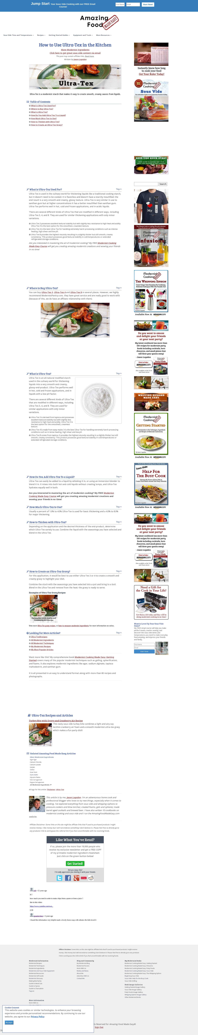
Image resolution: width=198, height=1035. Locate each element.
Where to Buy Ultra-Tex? (42, 109)
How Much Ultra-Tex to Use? (44, 118)
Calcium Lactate (35, 765)
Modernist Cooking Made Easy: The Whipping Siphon (143, 973)
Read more (89, 56)
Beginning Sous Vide (132, 976)
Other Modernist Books (133, 997)
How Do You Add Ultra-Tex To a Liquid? (48, 115)
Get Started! (75, 863)
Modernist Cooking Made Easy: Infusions (139, 966)
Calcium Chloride (35, 762)
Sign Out (99, 1027)
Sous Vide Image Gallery (133, 990)
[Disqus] (75, 915)
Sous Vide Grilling (131, 981)
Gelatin (32, 767)
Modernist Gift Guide (36, 976)
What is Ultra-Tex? (39, 112)
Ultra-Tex (60, 789)
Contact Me (81, 978)
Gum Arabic (34, 775)
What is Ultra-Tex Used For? (43, 105)
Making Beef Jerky (35, 981)
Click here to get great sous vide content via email (75, 53)
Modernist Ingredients (36, 968)
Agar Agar (33, 760)
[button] (19, 35)
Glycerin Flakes (35, 777)
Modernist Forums (83, 966)
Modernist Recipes (35, 963)
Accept (9, 1022)
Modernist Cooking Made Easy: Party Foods (140, 968)
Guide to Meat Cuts (35, 983)
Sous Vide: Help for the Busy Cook (136, 978)
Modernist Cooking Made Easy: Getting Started (141, 963)
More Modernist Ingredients (75, 49)
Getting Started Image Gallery (135, 987)
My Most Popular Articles (42, 649)
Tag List (31, 991)
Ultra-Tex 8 (76, 292)
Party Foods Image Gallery (134, 992)
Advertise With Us (83, 976)
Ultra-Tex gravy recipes (46, 625)
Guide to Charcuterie (36, 988)
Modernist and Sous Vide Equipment (41, 971)
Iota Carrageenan (36, 780)
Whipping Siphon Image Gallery (135, 995)
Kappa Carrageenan (37, 782)
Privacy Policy (37, 1016)
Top (118, 189)
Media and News (82, 971)
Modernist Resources (36, 973)
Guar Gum (33, 772)
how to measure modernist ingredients (73, 625)
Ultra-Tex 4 (60, 292)
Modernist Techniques (37, 966)
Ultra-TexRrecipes (39, 637)
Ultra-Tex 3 (47, 292)
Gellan (32, 770)
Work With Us (81, 968)
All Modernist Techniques (42, 643)
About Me (80, 973)
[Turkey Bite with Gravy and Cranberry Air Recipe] (44, 608)
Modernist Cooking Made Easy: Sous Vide (139, 971)
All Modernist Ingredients (42, 640)
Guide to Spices (34, 986)
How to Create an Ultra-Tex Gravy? (47, 125)
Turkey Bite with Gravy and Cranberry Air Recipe (56, 720)
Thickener (51, 789)
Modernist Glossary (36, 978)
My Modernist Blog (83, 963)
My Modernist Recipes (41, 646)
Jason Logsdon (80, 59)
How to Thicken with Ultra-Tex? (45, 121)
